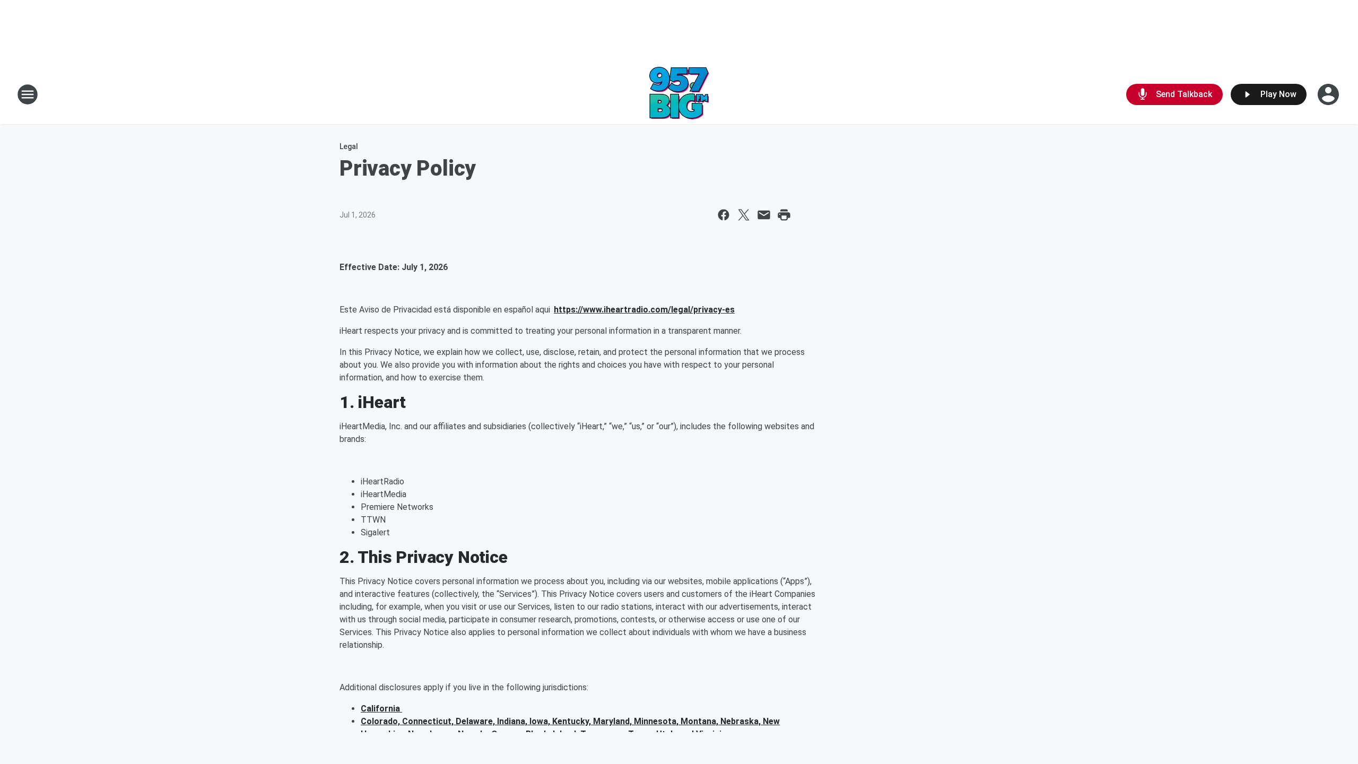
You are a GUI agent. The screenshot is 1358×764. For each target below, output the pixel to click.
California (381, 709)
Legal (349, 146)
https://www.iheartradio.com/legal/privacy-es (644, 310)
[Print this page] (784, 214)
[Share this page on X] (743, 214)
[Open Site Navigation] (27, 94)
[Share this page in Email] (763, 214)
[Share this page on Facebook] (723, 214)
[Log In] (1329, 94)
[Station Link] (679, 94)
